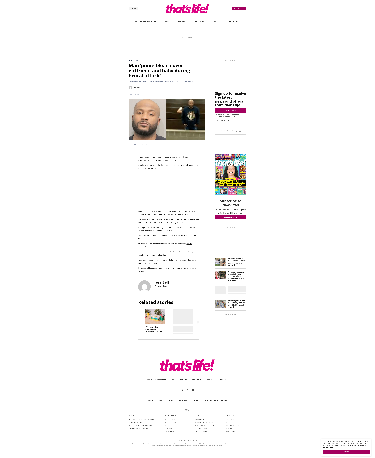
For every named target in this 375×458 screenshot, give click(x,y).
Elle (228, 422)
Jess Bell (137, 87)
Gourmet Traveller (203, 428)
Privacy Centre (328, 447)
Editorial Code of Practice (215, 400)
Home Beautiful (135, 422)
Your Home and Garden (138, 428)
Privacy (161, 400)
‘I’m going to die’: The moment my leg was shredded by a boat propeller (236, 304)
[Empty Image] (220, 290)
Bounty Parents (201, 432)
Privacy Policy (219, 116)
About (150, 400)
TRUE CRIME (199, 21)
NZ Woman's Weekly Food (205, 425)
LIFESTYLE (216, 21)
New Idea (168, 428)
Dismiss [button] (346, 452)
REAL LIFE (182, 21)
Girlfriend (231, 432)
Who (166, 425)
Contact (195, 400)
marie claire (231, 419)
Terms (171, 400)
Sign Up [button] (238, 9)
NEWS (167, 21)
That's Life (169, 432)
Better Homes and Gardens (140, 425)
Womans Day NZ (171, 422)
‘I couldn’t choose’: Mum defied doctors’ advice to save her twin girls (236, 262)
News (137, 60)
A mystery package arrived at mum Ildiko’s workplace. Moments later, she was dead (236, 276)
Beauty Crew (231, 428)
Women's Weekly (202, 419)
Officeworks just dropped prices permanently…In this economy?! (153, 329)
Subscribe (183, 400)
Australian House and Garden (142, 419)
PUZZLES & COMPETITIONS (145, 21)
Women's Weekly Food (204, 422)
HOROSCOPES (234, 21)
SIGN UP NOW (231, 110)
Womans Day (170, 419)
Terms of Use (230, 116)
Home (130, 60)
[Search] (142, 8)
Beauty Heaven (232, 425)
